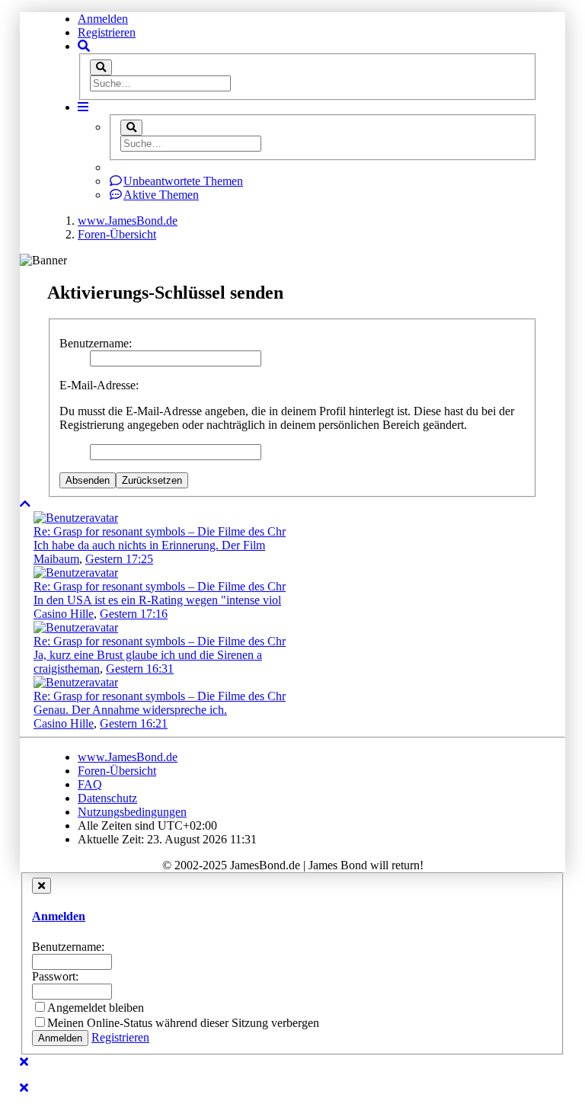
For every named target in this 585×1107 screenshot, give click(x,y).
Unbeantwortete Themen (183, 180)
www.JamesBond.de (127, 756)
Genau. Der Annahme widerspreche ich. (130, 709)
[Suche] (101, 67)
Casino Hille (64, 613)
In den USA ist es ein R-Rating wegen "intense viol (157, 599)
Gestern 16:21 (134, 723)
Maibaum (56, 558)
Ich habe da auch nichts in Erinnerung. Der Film (149, 545)
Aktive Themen (161, 194)
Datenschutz (107, 798)
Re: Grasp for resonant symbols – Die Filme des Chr (160, 531)
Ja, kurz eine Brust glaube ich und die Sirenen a (148, 654)
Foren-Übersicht (117, 770)
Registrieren (107, 32)
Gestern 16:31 (140, 668)
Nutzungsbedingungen (132, 811)
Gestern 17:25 (119, 558)
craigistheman (67, 668)
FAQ (90, 784)
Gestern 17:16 (134, 613)
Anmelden (103, 18)
